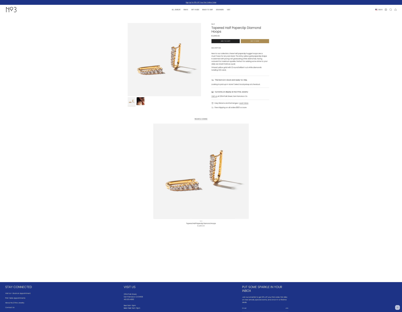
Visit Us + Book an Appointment (18, 293)
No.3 (213, 24)
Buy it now (255, 41)
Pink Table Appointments (15, 298)
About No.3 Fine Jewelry (14, 303)
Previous (128, 60)
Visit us (214, 96)
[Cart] (395, 9)
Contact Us (9, 307)
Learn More (243, 103)
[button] (176, 9)
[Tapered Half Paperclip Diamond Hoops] (201, 171)
